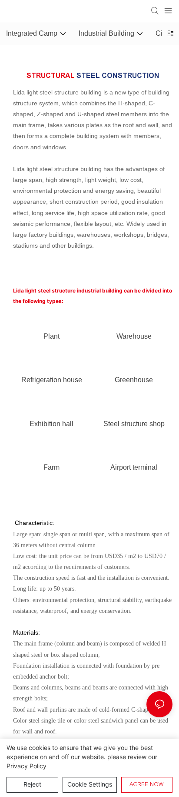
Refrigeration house (51, 379)
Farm (51, 467)
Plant (51, 336)
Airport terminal (133, 467)
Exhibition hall (51, 423)
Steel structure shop (134, 423)
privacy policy (26, 766)
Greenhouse (134, 379)
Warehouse (134, 336)
